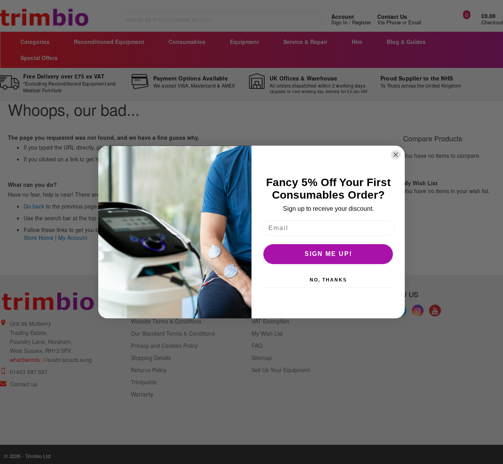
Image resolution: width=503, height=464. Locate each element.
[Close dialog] (396, 155)
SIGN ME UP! (328, 253)
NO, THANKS (328, 280)
